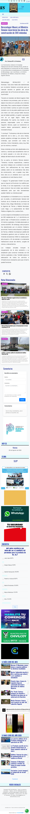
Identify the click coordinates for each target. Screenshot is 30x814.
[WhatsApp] (12, 1)
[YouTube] (25, 1)
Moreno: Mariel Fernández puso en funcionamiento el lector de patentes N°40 (15, 326)
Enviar (22, 399)
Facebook (15, 779)
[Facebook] (17, 1)
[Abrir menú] (3, 14)
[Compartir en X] (7, 274)
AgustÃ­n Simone (6, 19)
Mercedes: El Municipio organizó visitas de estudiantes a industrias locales (14, 298)
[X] (14, 1)
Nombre (6, 377)
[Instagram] (19, 1)
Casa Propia (15, 19)
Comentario (7, 383)
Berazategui (5, 17)
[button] (9, 1)
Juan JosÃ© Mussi (14, 17)
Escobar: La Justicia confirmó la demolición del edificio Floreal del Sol (14, 353)
